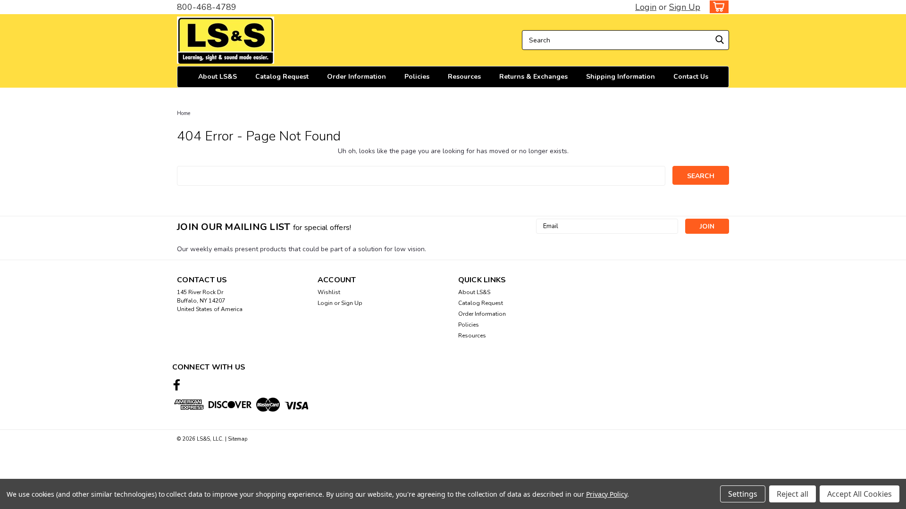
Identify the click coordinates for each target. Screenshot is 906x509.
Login (645, 7)
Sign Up (684, 7)
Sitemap (237, 439)
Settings (742, 494)
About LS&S (217, 76)
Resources (464, 76)
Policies (416, 76)
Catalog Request (282, 76)
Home (183, 113)
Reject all (792, 494)
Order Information (356, 76)
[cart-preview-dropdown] (717, 6)
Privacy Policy (606, 494)
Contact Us (690, 76)
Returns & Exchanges (533, 76)
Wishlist (329, 292)
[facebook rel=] (177, 385)
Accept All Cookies (859, 494)
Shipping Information (620, 76)
